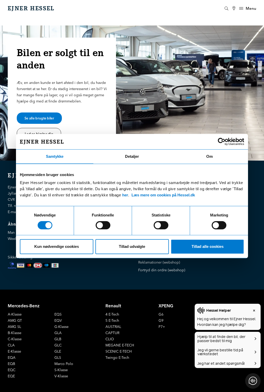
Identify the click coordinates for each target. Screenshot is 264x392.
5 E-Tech (112, 320)
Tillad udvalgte (132, 246)
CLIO (109, 339)
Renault (113, 305)
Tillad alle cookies (208, 246)
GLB (57, 339)
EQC (11, 370)
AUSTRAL (113, 326)
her (125, 195)
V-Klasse (61, 376)
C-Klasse (15, 339)
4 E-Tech (112, 314)
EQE (11, 376)
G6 (161, 314)
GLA (58, 332)
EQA (11, 357)
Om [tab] (209, 156)
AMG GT (15, 320)
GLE (57, 351)
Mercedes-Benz (23, 305)
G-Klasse (61, 326)
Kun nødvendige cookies (56, 246)
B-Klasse (14, 332)
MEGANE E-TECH (119, 345)
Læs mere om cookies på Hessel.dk (163, 195)
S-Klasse (61, 370)
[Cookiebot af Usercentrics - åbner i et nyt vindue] (221, 141)
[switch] (103, 225)
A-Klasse (15, 314)
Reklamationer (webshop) (159, 262)
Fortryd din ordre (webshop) (161, 270)
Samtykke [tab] (54, 156)
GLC (58, 345)
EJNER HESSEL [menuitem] (31, 8)
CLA (11, 345)
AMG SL (14, 326)
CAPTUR (112, 332)
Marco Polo (63, 363)
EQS (58, 314)
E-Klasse (14, 351)
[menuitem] (234, 8)
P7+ (162, 326)
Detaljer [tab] (132, 156)
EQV (58, 320)
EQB (11, 363)
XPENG (166, 305)
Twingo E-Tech (117, 357)
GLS (57, 357)
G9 (161, 320)
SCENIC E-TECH (118, 351)
